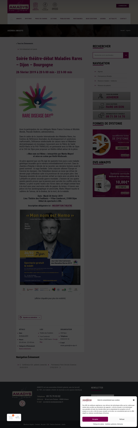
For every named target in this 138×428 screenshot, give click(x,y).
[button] (134, 400)
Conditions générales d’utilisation (114, 424)
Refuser (122, 419)
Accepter (95, 419)
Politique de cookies (98, 424)
